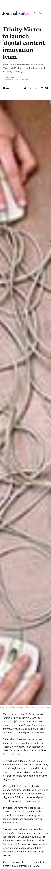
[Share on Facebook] (25, 88)
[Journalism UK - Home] (15, 13)
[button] (34, 13)
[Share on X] (30, 88)
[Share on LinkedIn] (36, 88)
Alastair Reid (9, 77)
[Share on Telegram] (41, 88)
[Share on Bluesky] (46, 88)
